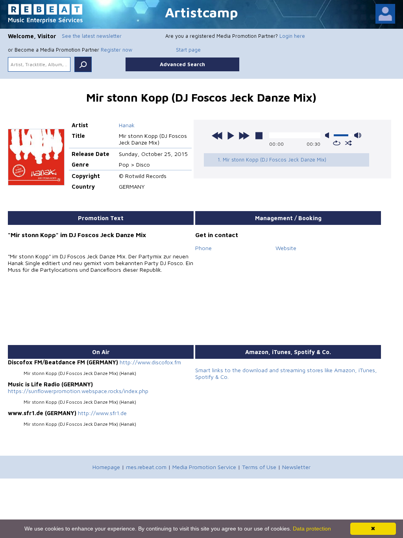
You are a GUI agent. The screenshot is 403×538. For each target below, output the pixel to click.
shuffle (348, 143)
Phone (203, 248)
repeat (337, 143)
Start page (188, 49)
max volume (357, 135)
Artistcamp (201, 12)
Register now (116, 49)
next (244, 135)
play (230, 135)
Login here (292, 36)
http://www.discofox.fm (150, 362)
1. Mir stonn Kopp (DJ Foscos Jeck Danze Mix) (272, 159)
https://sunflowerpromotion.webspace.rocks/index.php (78, 391)
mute (328, 135)
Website (285, 248)
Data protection (312, 528)
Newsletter (296, 467)
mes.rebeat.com (146, 467)
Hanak (127, 125)
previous (217, 135)
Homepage (106, 467)
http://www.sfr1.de (102, 413)
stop (258, 135)
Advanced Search (182, 64)
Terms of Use (259, 467)
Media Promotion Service (204, 467)
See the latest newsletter (92, 36)
